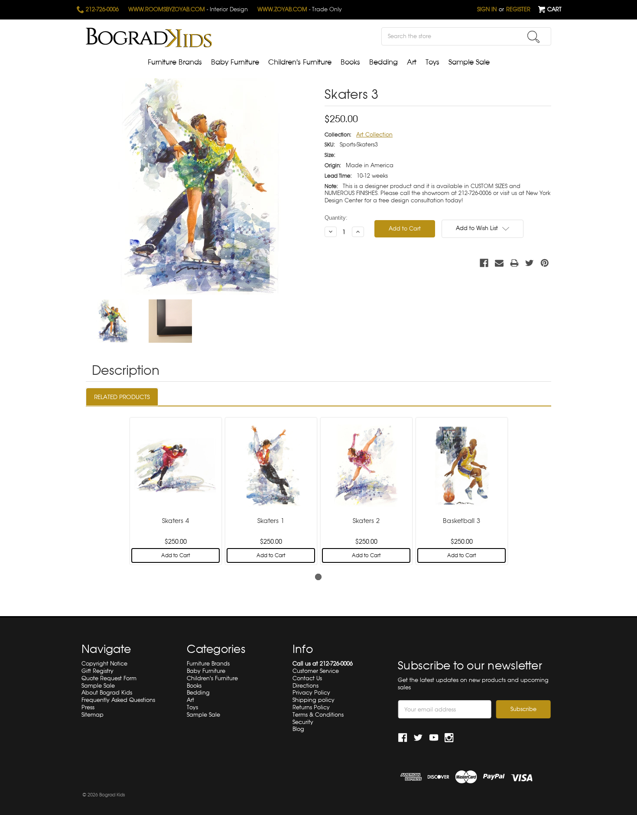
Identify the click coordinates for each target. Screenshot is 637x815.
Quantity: (336, 217)
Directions (305, 685)
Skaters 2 (366, 520)
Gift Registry (97, 671)
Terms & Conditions (318, 714)
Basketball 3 (461, 520)
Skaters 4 (175, 520)
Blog (298, 729)
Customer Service (315, 671)
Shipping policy (313, 700)
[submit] (533, 36)
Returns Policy (311, 707)
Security (302, 722)
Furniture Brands (175, 62)
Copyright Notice (104, 663)
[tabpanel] (175, 490)
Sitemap (92, 714)
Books (350, 62)
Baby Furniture (235, 62)
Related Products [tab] (122, 397)
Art (411, 62)
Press (87, 707)
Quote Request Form (108, 678)
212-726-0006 (101, 9)
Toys (432, 62)
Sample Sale (469, 62)
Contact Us (307, 678)
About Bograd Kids (106, 692)
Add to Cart (175, 555)
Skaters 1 (270, 520)
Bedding (383, 62)
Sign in (487, 9)
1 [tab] (318, 577)
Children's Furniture (300, 62)
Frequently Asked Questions (118, 700)
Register (518, 9)
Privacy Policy (311, 692)
